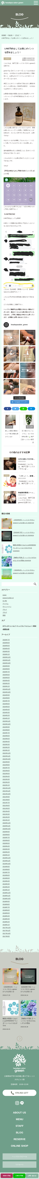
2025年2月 (6, 683)
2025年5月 (6, 677)
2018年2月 (6, 922)
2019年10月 (7, 863)
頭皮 (34, 626)
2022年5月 (6, 773)
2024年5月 (6, 707)
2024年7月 (6, 701)
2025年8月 (6, 669)
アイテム (5, 604)
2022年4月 (6, 776)
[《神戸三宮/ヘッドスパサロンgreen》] (11, 337)
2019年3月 (6, 884)
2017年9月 (6, 936)
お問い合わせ (32, 1176)
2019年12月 (7, 858)
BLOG (10, 35)
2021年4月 (6, 811)
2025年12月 (7, 657)
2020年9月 (6, 832)
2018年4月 (6, 916)
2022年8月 (6, 765)
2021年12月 (7, 788)
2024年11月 (6, 689)
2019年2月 (6, 887)
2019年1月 (6, 890)
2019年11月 (6, 861)
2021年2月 (6, 817)
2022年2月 (6, 782)
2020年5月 (6, 843)
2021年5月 (6, 808)
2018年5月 (6, 913)
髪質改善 (6, 629)
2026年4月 (6, 648)
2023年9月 (6, 727)
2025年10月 (7, 663)
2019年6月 (6, 875)
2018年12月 (7, 893)
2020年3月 (6, 849)
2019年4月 (6, 881)
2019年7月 (6, 872)
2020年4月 (6, 846)
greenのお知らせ (8, 598)
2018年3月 (6, 919)
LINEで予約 (19, 1176)
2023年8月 (6, 730)
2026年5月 (6, 645)
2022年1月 (6, 785)
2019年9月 (6, 866)
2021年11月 (6, 791)
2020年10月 (7, 829)
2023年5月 (6, 738)
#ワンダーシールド (9, 626)
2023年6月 (6, 736)
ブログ (17, 35)
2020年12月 (7, 823)
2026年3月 (6, 651)
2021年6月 (6, 805)
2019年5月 (6, 878)
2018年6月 (6, 910)
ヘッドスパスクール (19, 1156)
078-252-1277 (21, 1093)
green (4, 595)
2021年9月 (6, 797)
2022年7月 (6, 768)
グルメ (5, 609)
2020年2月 (6, 852)
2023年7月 (6, 733)
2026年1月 (6, 654)
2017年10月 (7, 933)
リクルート (19, 1164)
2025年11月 (6, 660)
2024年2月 (6, 715)
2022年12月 (7, 753)
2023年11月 (6, 721)
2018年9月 (6, 901)
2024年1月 (6, 718)
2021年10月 (7, 794)
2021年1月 (6, 820)
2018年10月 (7, 898)
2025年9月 (6, 666)
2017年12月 (7, 927)
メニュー (29, 626)
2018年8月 (6, 904)
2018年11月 (6, 895)
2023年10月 (7, 724)
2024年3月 (6, 712)
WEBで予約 (7, 1176)
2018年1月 (6, 925)
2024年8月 (6, 698)
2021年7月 (6, 802)
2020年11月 (6, 826)
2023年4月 (6, 741)
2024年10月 (7, 692)
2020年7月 (6, 837)
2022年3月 (6, 779)
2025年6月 (6, 675)
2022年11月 (6, 756)
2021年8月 (6, 800)
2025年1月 (6, 686)
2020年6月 (6, 840)
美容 (4, 615)
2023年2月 (6, 747)
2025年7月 (6, 672)
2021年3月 (6, 814)
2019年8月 (6, 869)
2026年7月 (6, 640)
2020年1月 (6, 855)
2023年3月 (6, 744)
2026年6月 (6, 643)
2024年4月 (6, 709)
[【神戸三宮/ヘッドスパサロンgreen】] (11, 386)
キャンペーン (7, 606)
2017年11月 (6, 930)
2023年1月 (6, 750)
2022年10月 (7, 759)
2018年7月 (6, 907)
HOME (4, 35)
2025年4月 (6, 680)
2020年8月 (6, 834)
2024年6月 (6, 704)
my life (5, 601)
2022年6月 (6, 770)
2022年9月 (6, 762)
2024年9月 (6, 695)
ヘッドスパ (21, 626)
